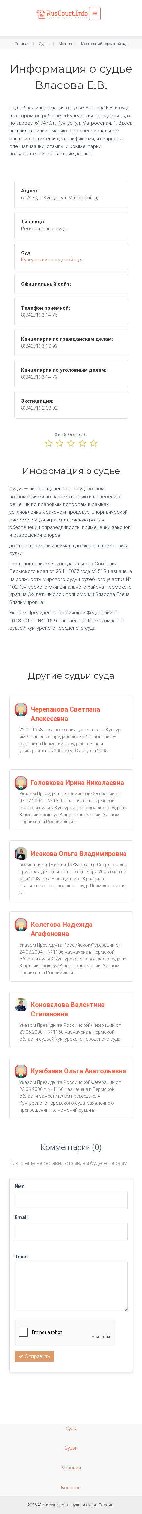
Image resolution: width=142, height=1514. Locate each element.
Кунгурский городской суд (51, 260)
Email (21, 1217)
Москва (65, 43)
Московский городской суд (104, 43)
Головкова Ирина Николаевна (77, 783)
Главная (22, 43)
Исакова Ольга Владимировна (78, 854)
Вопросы (71, 1487)
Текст (22, 1257)
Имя (20, 1186)
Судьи (44, 43)
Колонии (71, 1467)
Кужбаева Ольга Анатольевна (78, 1071)
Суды (71, 1428)
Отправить (36, 1356)
